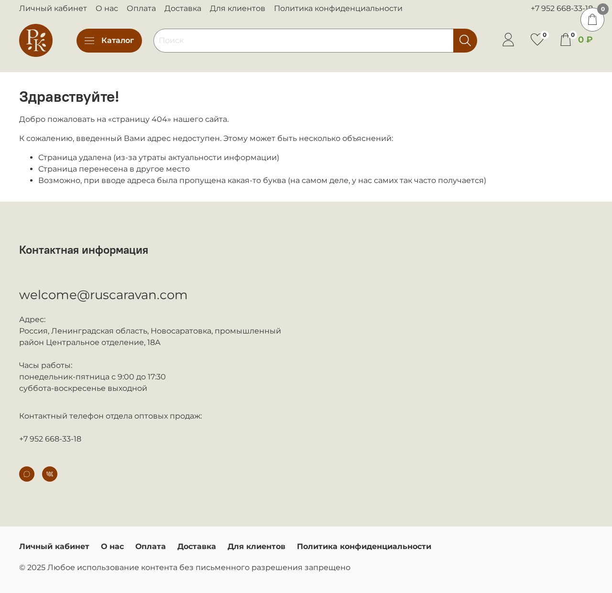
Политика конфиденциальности (338, 8)
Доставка (182, 8)
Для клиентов (237, 8)
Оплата (141, 8)
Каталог (117, 40)
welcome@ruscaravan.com (103, 294)
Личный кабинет (53, 8)
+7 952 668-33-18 (562, 8)
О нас (107, 8)
